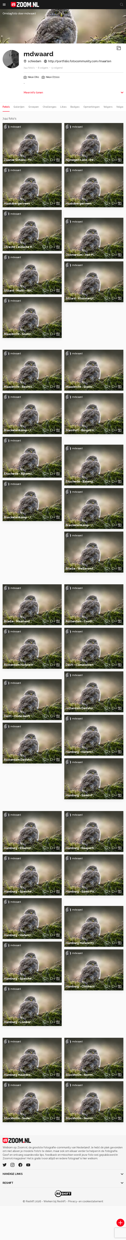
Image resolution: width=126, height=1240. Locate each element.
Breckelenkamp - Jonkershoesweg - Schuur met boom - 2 (19, 430)
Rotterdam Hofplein (18, 664)
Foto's (6, 107)
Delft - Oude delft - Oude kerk (19, 716)
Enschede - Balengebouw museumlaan (81, 481)
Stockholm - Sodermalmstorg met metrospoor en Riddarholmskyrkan (19, 1118)
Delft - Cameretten (80, 664)
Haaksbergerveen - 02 (19, 203)
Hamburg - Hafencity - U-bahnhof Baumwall (19, 935)
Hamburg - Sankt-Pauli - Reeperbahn (81, 795)
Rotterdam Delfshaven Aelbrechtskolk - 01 (19, 759)
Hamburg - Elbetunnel (19, 848)
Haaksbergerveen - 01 (81, 203)
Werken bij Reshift (54, 1201)
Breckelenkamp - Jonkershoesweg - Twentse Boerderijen (81, 525)
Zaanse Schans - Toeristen (19, 160)
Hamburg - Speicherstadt (19, 891)
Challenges (49, 107)
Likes (63, 107)
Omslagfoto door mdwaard (19, 13)
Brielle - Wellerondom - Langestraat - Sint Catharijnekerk (81, 568)
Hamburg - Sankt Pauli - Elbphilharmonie (81, 891)
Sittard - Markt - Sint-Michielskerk (19, 290)
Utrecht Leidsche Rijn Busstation (19, 247)
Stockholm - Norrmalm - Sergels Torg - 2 (81, 1118)
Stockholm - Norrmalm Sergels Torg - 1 (81, 1074)
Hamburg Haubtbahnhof (19, 1074)
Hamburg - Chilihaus (80, 986)
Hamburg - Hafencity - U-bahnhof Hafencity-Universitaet (81, 752)
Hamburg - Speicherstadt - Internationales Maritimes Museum (19, 978)
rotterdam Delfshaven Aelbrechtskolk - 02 (81, 708)
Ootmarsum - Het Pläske (81, 254)
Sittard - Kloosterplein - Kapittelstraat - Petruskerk (81, 298)
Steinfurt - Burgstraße (81, 430)
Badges (74, 107)
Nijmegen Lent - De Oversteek (81, 160)
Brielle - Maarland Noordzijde (19, 621)
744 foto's (29, 67)
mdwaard (15, 126)
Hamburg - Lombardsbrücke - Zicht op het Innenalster (19, 1022)
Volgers (108, 107)
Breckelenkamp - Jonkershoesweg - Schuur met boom (19, 517)
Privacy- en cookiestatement (85, 1201)
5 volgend (57, 67)
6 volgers (43, 67)
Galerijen (18, 107)
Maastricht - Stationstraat (81, 386)
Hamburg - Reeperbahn (81, 848)
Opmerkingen (91, 107)
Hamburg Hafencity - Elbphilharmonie (81, 943)
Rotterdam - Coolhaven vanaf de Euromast (81, 621)
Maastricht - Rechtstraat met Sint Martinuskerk (19, 386)
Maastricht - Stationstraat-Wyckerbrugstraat (19, 334)
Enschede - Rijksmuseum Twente (19, 473)
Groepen (33, 107)
